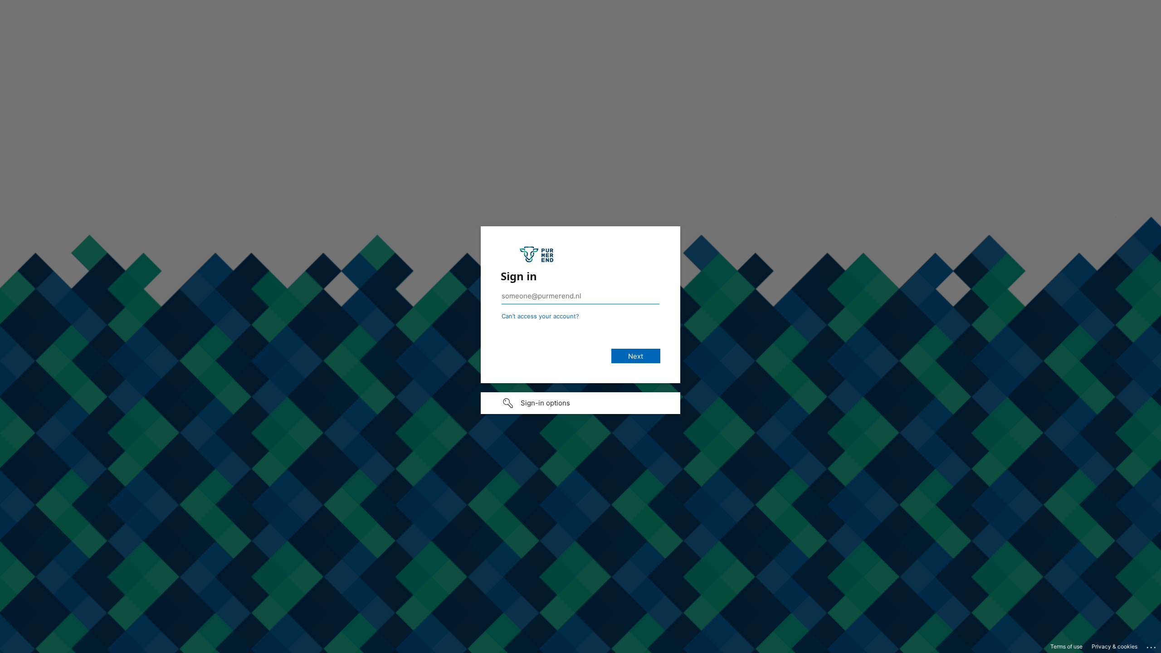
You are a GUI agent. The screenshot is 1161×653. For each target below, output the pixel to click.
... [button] (1151, 645)
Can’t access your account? (540, 316)
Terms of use (1066, 646)
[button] (580, 403)
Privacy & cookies (1114, 646)
